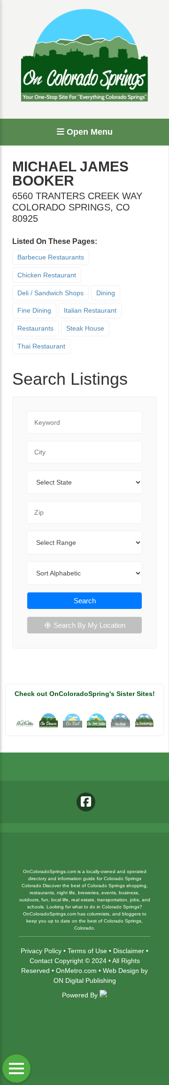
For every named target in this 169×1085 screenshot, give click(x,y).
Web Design (121, 970)
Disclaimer (128, 951)
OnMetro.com (76, 970)
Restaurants (35, 328)
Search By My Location (89, 625)
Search (85, 601)
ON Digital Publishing (85, 980)
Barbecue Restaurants (50, 257)
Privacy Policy (41, 951)
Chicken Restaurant (46, 275)
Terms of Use (87, 951)
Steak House (85, 328)
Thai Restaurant (41, 346)
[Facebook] (86, 802)
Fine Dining (34, 310)
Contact (41, 960)
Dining (105, 293)
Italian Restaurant (90, 310)
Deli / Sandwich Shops (50, 293)
